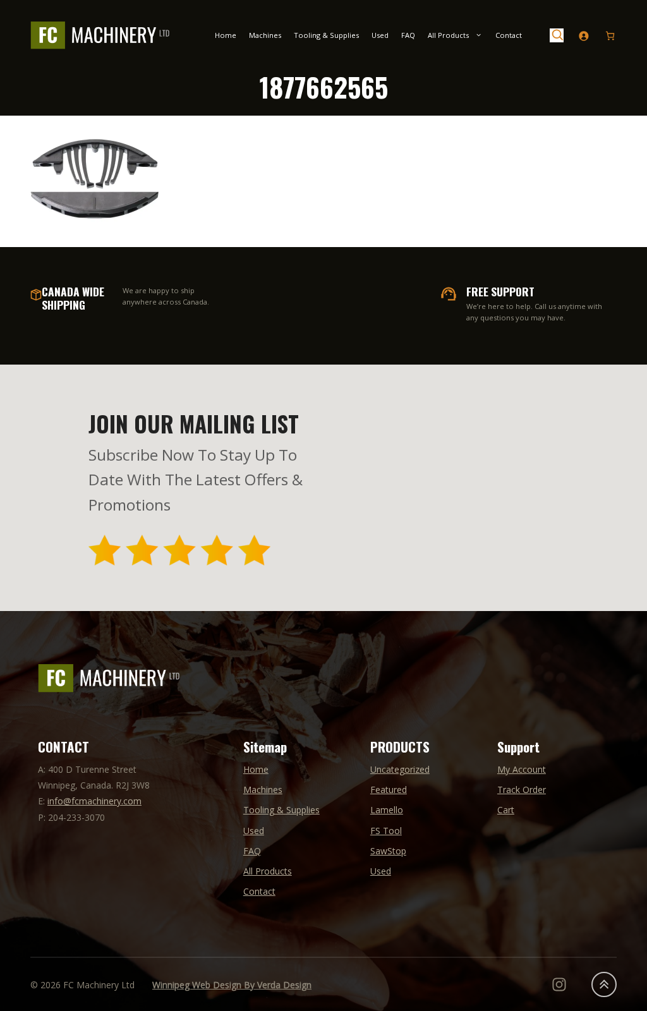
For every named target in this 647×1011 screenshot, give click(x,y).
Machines (265, 35)
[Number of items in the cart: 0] (610, 35)
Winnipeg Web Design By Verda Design (231, 985)
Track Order (521, 790)
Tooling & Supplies (326, 35)
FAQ (408, 35)
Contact (508, 35)
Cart (505, 810)
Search (557, 35)
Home (225, 35)
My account (521, 769)
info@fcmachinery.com (94, 801)
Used (380, 35)
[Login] (583, 36)
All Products (448, 35)
